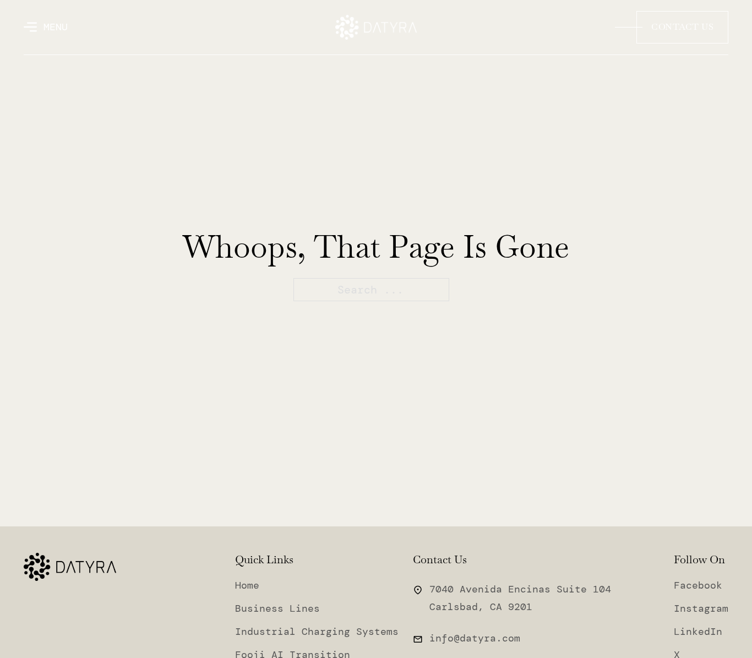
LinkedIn (698, 632)
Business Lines (277, 608)
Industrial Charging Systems (317, 632)
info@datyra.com (474, 638)
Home (247, 585)
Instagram (701, 608)
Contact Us (682, 26)
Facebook (698, 585)
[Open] (46, 27)
